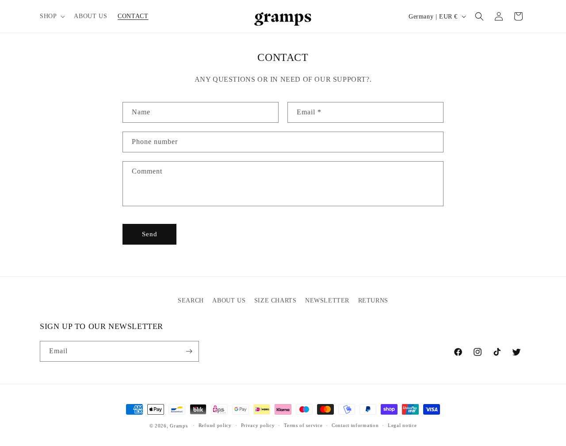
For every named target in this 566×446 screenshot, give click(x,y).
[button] (51, 16)
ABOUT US (228, 300)
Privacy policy (258, 425)
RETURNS (373, 300)
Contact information (355, 425)
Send (149, 234)
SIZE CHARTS (275, 300)
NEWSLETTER (327, 300)
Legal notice (402, 425)
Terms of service (303, 425)
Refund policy (215, 425)
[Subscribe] (189, 351)
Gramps (178, 425)
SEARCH (191, 300)
